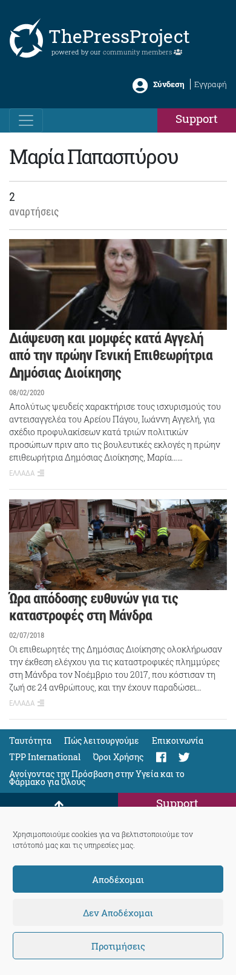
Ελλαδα (21, 473)
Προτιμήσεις (118, 946)
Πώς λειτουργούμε (101, 740)
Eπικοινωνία (177, 740)
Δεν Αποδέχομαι (118, 913)
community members (138, 51)
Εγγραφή (210, 84)
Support (196, 118)
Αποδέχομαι (118, 879)
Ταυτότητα (30, 740)
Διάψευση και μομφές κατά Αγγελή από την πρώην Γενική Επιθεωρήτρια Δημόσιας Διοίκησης (110, 356)
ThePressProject (119, 36)
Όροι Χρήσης (118, 757)
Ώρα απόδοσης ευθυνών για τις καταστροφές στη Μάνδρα (93, 607)
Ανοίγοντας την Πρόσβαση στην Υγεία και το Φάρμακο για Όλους (97, 777)
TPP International (44, 757)
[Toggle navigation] (26, 120)
